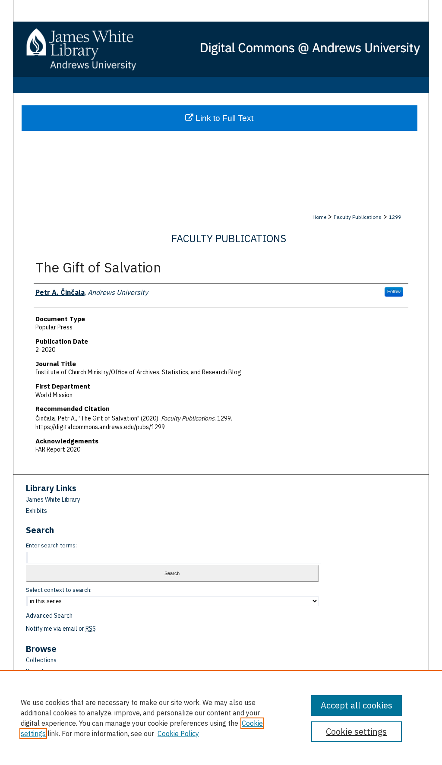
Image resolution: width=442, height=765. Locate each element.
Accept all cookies (356, 705)
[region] (221, 717)
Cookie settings (356, 731)
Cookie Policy (178, 733)
